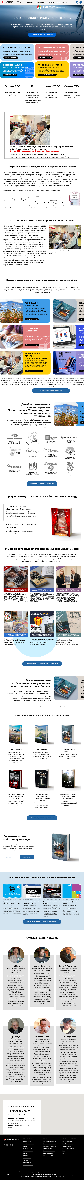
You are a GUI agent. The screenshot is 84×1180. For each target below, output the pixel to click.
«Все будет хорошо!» (28, 1143)
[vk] (77, 2)
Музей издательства (68, 1143)
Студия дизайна (67, 1146)
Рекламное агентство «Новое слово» (37, 179)
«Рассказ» (25, 1160)
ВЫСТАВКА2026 (57, 154)
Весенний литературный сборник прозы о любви (33, 443)
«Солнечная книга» (28, 1164)
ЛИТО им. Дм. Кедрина (42, 970)
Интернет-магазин (47, 1148)
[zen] (13, 1145)
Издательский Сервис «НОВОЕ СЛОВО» (19, 172)
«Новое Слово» (27, 1141)
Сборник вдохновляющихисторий (70, 473)
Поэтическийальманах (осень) (70, 458)
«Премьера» (26, 1155)
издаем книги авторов (56, 554)
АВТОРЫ (52, 2)
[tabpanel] (62, 522)
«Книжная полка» (27, 1148)
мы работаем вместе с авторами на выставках (58, 556)
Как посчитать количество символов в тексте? (31, 902)
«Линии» (25, 1146)
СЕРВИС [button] (30, 2)
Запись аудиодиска (48, 1153)
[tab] (22, 512)
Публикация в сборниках (49, 1141)
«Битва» (25, 1153)
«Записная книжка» (28, 1150)
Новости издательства (68, 1141)
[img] (16, 624)
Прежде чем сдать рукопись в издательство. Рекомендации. (11, 903)
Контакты (65, 1153)
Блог (64, 1150)
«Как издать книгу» (17, 244)
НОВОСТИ (60, 2)
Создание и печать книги (49, 1146)
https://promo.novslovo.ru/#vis (56, 157)
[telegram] (80, 2)
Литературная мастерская (49, 1143)
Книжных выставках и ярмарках (16, 246)
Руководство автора (48, 1155)
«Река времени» (27, 1157)
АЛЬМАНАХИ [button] (41, 2)
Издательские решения (69, 1148)
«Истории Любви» (27, 1162)
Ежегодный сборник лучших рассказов (51, 473)
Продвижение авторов (49, 1150)
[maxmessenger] (7, 1145)
